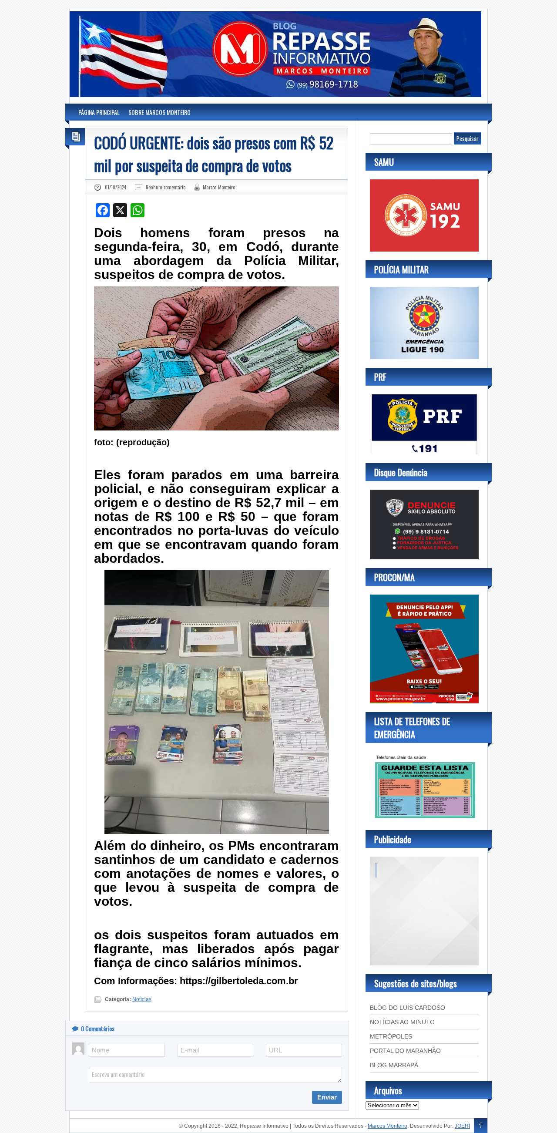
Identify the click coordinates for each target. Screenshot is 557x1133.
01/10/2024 (115, 187)
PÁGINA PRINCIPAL (99, 112)
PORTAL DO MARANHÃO (405, 1050)
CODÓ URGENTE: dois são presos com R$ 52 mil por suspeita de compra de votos (213, 153)
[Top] (480, 1126)
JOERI (462, 1126)
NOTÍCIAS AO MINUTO (402, 1022)
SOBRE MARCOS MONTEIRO (159, 112)
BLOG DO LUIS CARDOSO (407, 1007)
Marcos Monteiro (219, 187)
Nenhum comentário (165, 187)
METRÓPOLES (391, 1036)
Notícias (141, 999)
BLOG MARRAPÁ (394, 1065)
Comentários (97, 1028)
